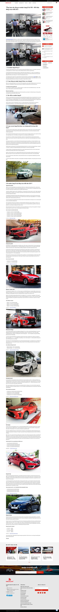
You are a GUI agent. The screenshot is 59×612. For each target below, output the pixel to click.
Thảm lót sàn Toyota (12, 218)
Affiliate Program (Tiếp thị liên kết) (24, 586)
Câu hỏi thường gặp (23, 593)
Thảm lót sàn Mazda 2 (13, 307)
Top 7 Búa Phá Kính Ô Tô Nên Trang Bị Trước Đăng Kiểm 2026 (23, 558)
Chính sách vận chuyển (23, 597)
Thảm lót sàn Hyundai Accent (14, 396)
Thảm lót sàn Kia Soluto (13, 448)
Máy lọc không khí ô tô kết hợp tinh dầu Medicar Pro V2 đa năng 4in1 (49, 21)
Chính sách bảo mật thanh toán (24, 601)
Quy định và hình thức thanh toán (24, 600)
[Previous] (7, 554)
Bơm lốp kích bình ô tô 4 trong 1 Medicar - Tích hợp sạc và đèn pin (49, 9)
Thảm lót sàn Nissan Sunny (14, 533)
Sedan (34, 76)
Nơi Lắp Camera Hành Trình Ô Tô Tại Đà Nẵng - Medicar (47, 558)
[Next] (52, 554)
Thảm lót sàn (14, 349)
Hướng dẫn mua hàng (23, 590)
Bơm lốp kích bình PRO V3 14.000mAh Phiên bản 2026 (49, 17)
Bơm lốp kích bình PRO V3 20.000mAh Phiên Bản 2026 (49, 13)
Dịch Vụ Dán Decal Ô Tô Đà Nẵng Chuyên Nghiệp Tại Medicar (35, 558)
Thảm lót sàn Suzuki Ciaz (13, 493)
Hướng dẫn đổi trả (22, 594)
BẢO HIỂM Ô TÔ (45, 64)
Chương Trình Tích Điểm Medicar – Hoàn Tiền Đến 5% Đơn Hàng (11, 558)
